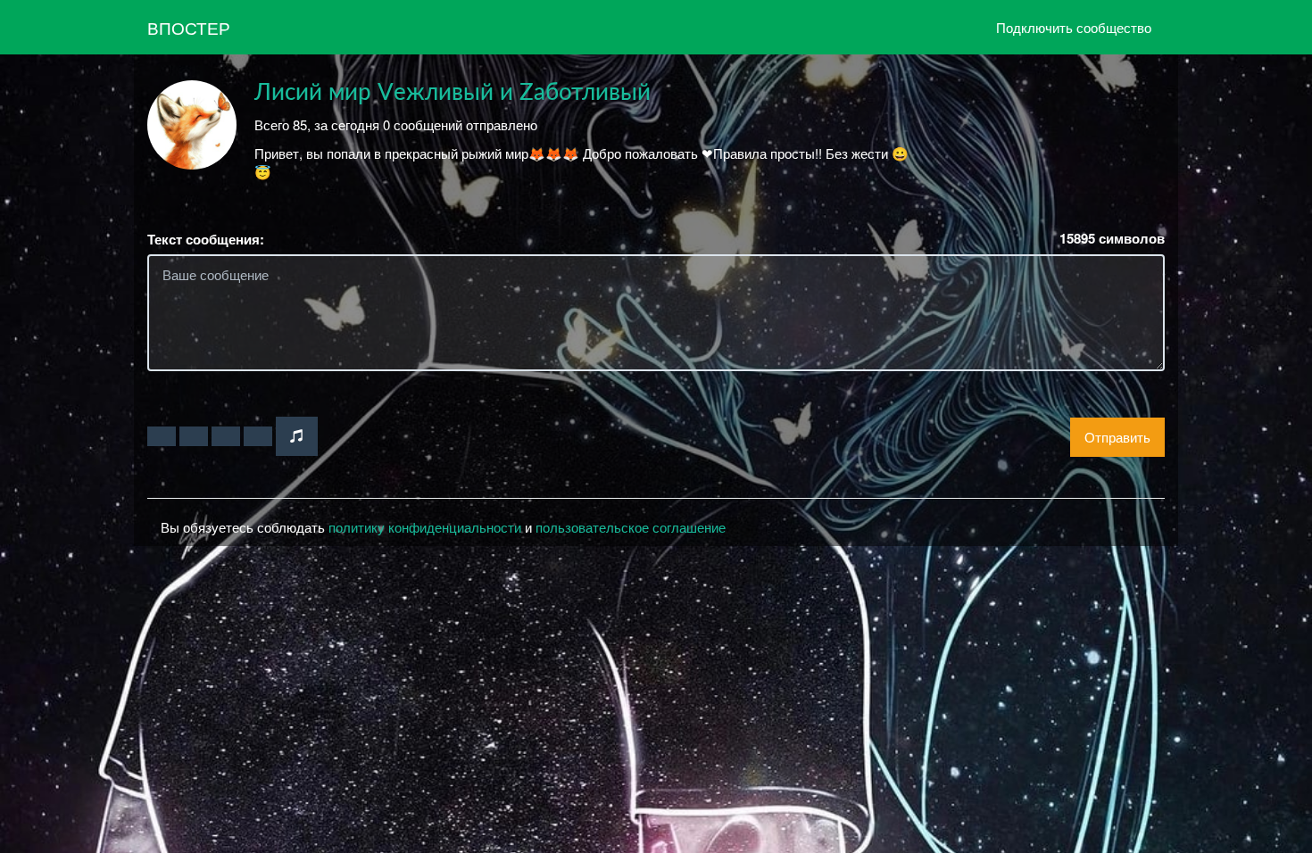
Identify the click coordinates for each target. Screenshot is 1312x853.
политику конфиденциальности (424, 527)
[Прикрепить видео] (193, 436)
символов (1112, 238)
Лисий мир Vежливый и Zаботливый (452, 92)
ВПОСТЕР (188, 27)
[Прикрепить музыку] (297, 436)
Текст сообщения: (205, 239)
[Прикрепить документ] (258, 436)
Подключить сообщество (1073, 27)
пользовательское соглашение (631, 527)
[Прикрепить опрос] (226, 436)
